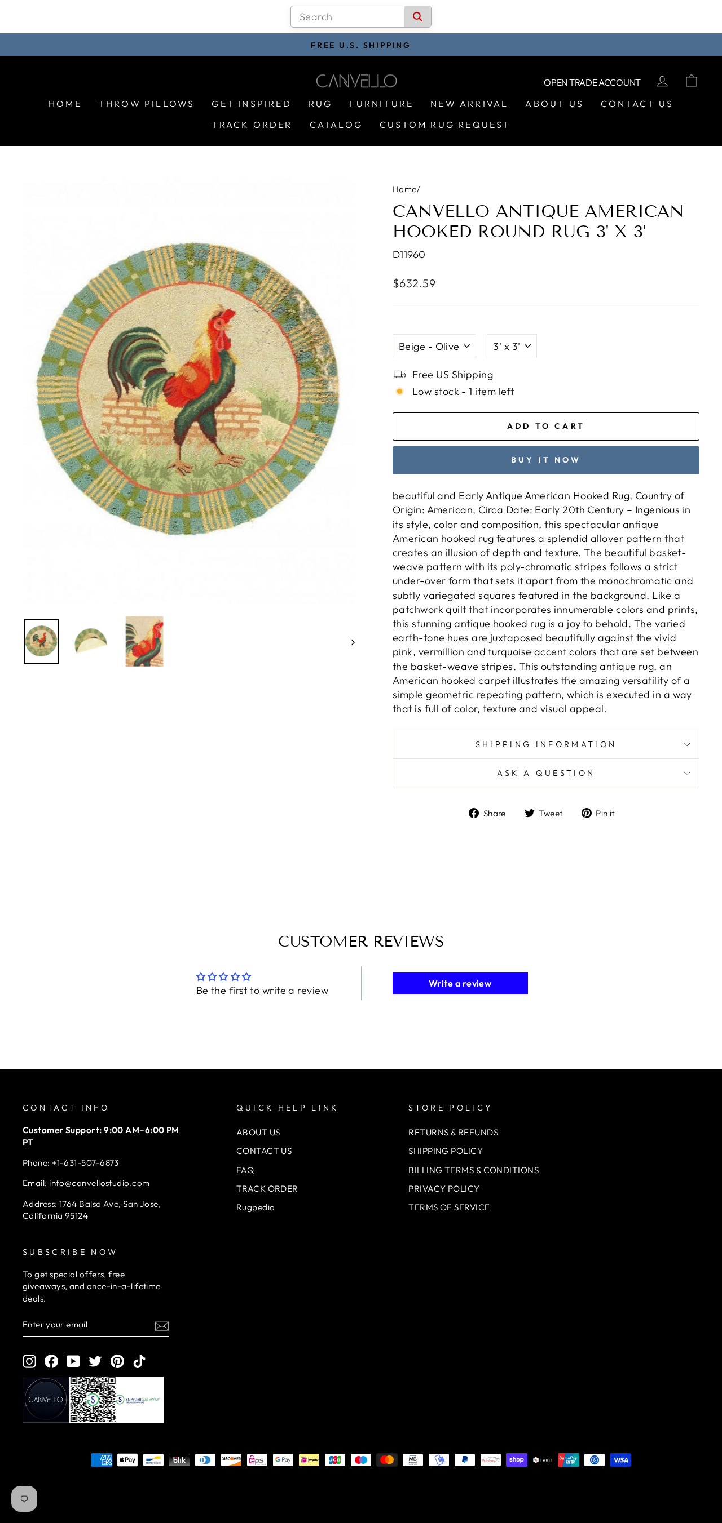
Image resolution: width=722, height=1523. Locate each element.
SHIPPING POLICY (445, 1150)
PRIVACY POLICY (443, 1188)
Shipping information (546, 744)
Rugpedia (255, 1207)
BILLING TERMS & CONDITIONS (473, 1170)
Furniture (381, 103)
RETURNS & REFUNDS (453, 1132)
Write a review (460, 983)
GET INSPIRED (251, 103)
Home (65, 103)
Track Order (252, 124)
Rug (321, 103)
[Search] (417, 16)
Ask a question (546, 773)
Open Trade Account (592, 82)
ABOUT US (258, 1132)
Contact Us (637, 103)
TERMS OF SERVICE (449, 1207)
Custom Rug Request (445, 124)
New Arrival (469, 103)
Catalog (336, 124)
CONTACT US (264, 1150)
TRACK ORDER (267, 1188)
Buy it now (546, 460)
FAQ (245, 1170)
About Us (554, 103)
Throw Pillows (147, 103)
